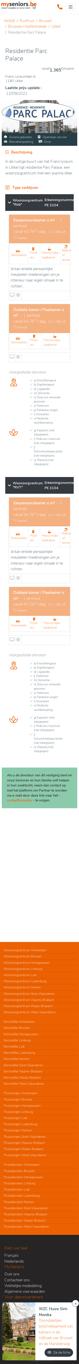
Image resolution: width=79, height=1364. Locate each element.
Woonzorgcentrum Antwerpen (25, 950)
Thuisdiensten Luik (17, 1189)
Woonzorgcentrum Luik (20, 975)
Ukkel (56, 26)
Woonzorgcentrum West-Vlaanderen (30, 1012)
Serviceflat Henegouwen (21, 1034)
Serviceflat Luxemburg (19, 1052)
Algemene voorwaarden (24, 1291)
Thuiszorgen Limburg (18, 1112)
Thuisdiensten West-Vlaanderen (26, 1226)
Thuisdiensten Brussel (19, 1171)
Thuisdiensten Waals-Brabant (25, 1220)
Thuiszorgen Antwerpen (20, 1093)
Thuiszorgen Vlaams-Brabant (24, 1143)
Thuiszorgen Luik (15, 1118)
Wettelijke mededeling (23, 1285)
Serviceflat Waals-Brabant (22, 1077)
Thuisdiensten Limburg (19, 1183)
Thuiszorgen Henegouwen (22, 1105)
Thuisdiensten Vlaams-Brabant (25, 1214)
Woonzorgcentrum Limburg (23, 969)
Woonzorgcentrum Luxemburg (25, 981)
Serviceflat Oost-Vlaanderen (23, 1065)
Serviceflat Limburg (17, 1040)
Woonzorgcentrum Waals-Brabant (28, 1006)
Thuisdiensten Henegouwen (23, 1177)
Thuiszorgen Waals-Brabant (23, 1149)
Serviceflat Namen (16, 1059)
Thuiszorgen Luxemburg (20, 1124)
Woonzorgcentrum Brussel (22, 956)
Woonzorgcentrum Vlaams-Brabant (29, 1000)
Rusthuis (27, 20)
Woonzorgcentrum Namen (22, 987)
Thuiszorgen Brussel (18, 1099)
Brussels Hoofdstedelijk (27, 26)
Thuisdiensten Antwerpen (22, 1164)
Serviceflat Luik (14, 1046)
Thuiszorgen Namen (18, 1130)
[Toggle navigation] (70, 7)
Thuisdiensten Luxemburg (22, 1195)
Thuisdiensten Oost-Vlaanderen (26, 1208)
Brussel (45, 20)
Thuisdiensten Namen (19, 1202)
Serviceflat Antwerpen (19, 1021)
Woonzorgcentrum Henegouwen (27, 962)
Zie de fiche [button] (61, 1352)
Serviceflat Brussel (17, 1028)
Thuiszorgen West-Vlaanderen (25, 1155)
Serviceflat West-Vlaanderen (24, 1083)
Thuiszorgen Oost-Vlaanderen (25, 1136)
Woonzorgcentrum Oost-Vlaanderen (29, 993)
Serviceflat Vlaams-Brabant (23, 1071)
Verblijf (9, 20)
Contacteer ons (17, 1280)
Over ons (11, 1274)
